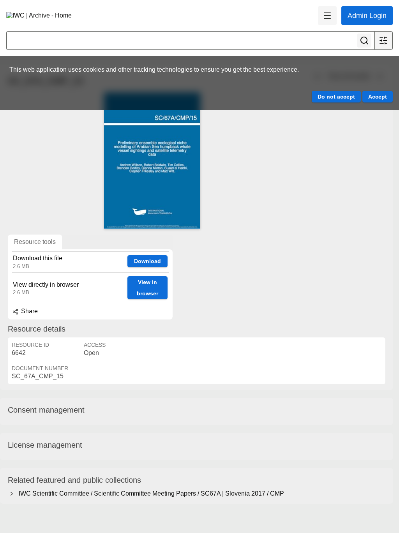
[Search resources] (364, 41)
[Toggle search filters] (383, 40)
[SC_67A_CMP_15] (152, 160)
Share (28, 311)
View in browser (147, 288)
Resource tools (35, 241)
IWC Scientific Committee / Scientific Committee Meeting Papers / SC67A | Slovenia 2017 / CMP (150, 493)
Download (147, 261)
